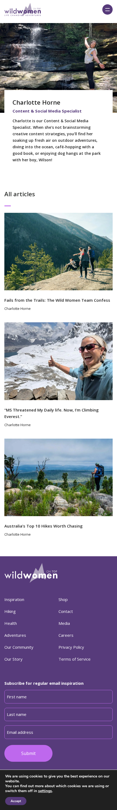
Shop (63, 599)
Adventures (15, 635)
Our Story (13, 659)
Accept (16, 801)
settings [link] (45, 790)
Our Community (18, 647)
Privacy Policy (71, 647)
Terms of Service (75, 659)
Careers (66, 635)
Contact (66, 611)
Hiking (10, 611)
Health (10, 623)
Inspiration (14, 599)
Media (64, 623)
